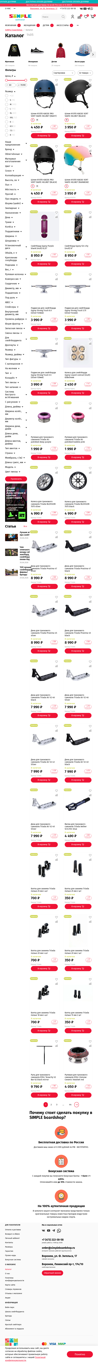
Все (25, 526)
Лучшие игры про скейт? (26, 533)
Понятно (80, 1354)
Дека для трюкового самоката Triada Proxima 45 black (78, 633)
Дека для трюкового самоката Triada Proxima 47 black (78, 568)
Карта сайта (10, 1285)
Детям (54, 62)
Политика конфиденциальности (14, 1279)
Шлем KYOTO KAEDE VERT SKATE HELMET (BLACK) (76, 114)
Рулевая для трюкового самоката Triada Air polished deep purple (42, 439)
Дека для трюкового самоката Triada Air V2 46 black (43, 697)
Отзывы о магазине (13, 1293)
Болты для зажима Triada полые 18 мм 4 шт (43, 1013)
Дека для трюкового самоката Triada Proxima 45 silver (44, 633)
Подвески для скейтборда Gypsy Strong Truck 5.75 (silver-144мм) (77, 310)
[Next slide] (93, 55)
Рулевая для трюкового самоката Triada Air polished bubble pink (76, 439)
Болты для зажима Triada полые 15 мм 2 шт (77, 1013)
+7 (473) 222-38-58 (68, 8)
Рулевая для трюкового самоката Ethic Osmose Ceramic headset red (76, 1077)
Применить (16, 479)
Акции (7, 1298)
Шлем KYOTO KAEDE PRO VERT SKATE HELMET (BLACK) (44, 181)
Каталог (8, 1269)
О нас (7, 1273)
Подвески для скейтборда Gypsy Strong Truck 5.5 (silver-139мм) (43, 375)
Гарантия (9, 1251)
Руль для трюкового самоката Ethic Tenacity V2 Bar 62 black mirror (43, 1077)
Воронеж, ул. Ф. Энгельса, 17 (43, 8)
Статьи (7, 1320)
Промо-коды (10, 1255)
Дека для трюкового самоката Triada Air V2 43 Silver (43, 762)
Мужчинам (9, 62)
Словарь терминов (13, 1289)
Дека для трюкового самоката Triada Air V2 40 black (77, 762)
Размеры (9, 1247)
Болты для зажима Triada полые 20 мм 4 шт (43, 951)
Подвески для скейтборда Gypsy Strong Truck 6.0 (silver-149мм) (43, 310)
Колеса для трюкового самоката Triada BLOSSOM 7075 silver (43, 504)
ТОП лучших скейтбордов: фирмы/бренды (26, 571)
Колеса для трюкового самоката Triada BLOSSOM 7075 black (77, 504)
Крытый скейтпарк (13, 1324)
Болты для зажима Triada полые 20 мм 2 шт (77, 951)
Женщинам (33, 62)
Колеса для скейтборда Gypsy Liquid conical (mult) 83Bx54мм (77, 375)
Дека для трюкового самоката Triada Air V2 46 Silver (77, 697)
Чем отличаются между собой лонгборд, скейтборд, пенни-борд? (26, 553)
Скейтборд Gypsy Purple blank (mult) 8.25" (42, 247)
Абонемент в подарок (14, 1329)
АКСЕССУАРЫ (63, 25)
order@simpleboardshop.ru (58, 1248)
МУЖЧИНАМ (10, 25)
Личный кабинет (12, 1238)
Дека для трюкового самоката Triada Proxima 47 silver (44, 568)
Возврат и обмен (12, 1234)
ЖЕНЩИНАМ (29, 25)
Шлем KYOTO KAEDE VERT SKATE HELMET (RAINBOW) (77, 181)
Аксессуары (80, 62)
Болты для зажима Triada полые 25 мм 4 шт (43, 889)
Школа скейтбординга (14, 1312)
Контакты (9, 1242)
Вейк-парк (9, 1307)
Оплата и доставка (13, 1230)
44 (70, 1104)
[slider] (6, 80)
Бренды (8, 1316)
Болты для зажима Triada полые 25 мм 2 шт (77, 889)
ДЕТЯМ (46, 25)
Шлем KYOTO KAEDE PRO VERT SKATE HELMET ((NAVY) (44, 114)
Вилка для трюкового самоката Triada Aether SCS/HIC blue (76, 826)
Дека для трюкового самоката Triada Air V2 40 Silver (43, 826)
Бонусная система (13, 1260)
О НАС (8, 8)
